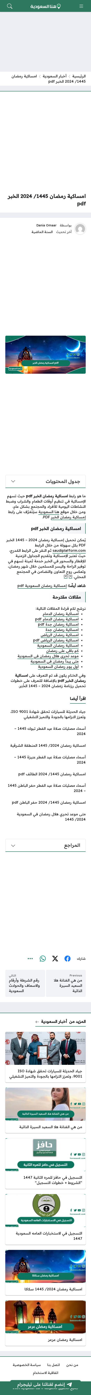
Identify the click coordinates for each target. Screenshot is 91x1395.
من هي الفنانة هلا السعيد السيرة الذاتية (68, 985)
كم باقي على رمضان (62, 650)
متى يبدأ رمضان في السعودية (54, 661)
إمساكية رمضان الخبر (68, 517)
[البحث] (9, 6)
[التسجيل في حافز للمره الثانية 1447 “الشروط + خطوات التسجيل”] (45, 1163)
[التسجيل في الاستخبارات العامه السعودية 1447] (45, 1219)
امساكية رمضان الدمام (61, 614)
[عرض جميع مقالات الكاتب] (80, 228)
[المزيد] (30, 958)
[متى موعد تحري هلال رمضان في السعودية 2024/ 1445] (45, 816)
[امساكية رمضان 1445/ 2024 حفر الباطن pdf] (45, 802)
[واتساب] (42, 958)
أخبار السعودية (54, 76)
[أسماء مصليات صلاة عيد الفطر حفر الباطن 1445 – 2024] (45, 788)
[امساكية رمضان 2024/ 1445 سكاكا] (45, 1272)
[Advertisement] (45, 142)
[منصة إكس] (55, 958)
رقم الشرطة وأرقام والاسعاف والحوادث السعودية (24, 985)
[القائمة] (81, 6)
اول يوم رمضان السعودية (58, 666)
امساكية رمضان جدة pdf (58, 624)
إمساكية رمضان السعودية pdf (42, 585)
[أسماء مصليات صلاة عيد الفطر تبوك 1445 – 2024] (45, 731)
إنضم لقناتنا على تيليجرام (41, 1384)
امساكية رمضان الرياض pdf (56, 640)
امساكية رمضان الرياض (60, 635)
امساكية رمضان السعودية (58, 645)
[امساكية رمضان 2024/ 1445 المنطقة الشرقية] (45, 745)
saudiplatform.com (69, 550)
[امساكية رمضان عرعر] (45, 1323)
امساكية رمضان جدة (62, 629)
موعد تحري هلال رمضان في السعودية (48, 656)
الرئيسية (79, 76)
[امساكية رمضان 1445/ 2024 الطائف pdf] (45, 774)
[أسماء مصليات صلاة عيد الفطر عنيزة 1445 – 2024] (45, 759)
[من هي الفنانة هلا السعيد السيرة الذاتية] (45, 1110)
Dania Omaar (46, 225)
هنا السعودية (48, 512)
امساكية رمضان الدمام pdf (57, 619)
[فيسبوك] (67, 958)
